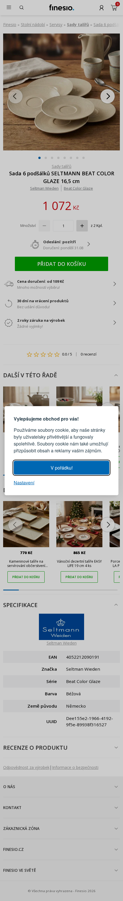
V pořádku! (62, 467)
